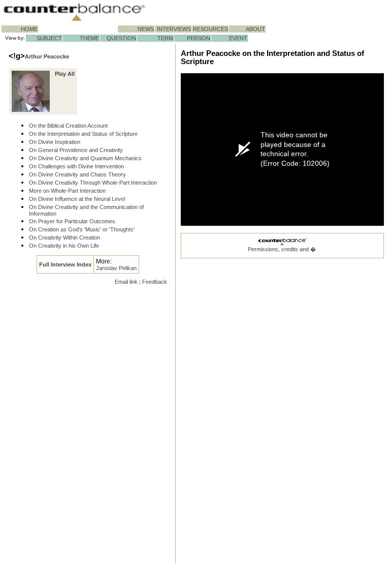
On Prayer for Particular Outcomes (72, 221)
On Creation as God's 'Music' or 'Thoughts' (82, 229)
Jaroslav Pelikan (116, 268)
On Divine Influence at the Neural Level (77, 199)
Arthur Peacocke (47, 56)
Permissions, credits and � (282, 249)
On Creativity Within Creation (64, 237)
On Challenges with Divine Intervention (76, 166)
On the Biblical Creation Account (68, 126)
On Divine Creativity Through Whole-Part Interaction (93, 183)
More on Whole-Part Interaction (67, 191)
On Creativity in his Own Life (64, 246)
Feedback (154, 282)
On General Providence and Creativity (76, 150)
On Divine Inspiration (54, 142)
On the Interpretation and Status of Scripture (83, 134)
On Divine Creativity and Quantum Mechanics (85, 158)
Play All (65, 74)
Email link (126, 282)
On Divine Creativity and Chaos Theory (77, 174)
